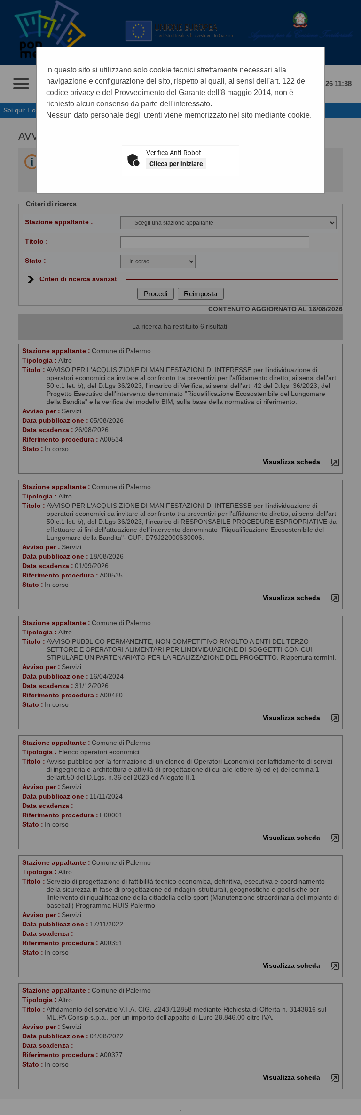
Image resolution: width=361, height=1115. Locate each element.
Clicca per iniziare (176, 163)
